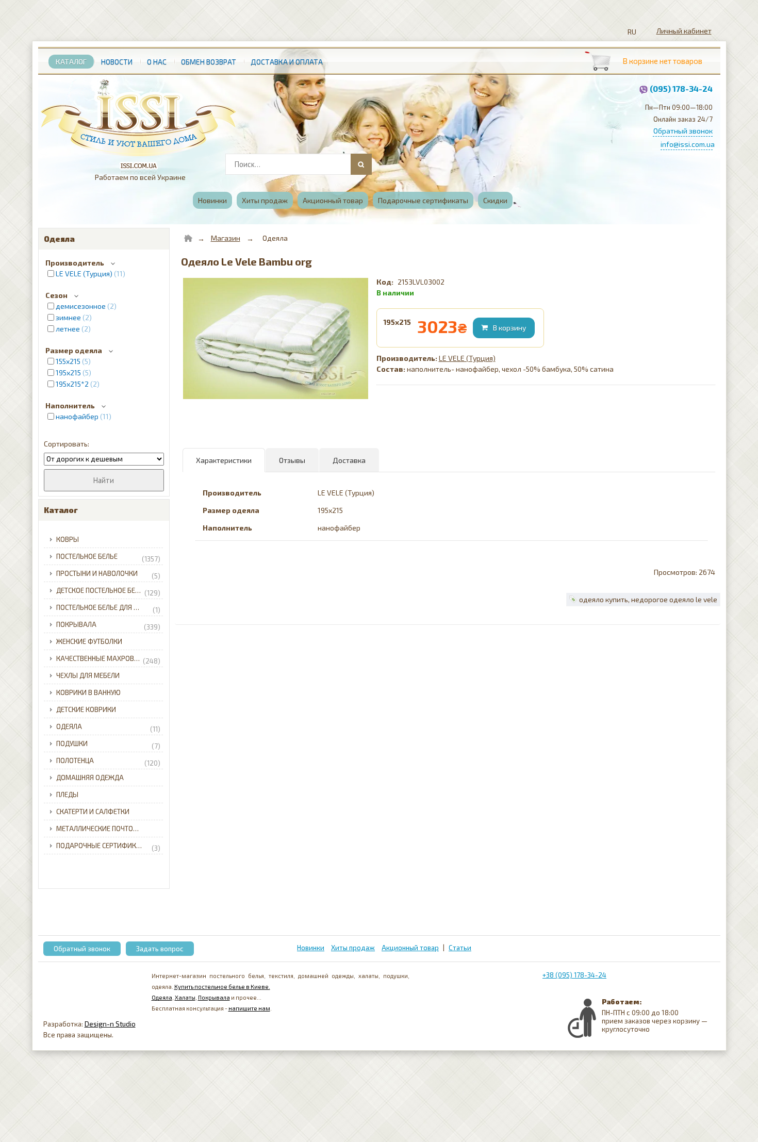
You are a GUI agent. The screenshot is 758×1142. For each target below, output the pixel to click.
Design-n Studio (110, 1024)
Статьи (460, 948)
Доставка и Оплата (287, 61)
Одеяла (108, 727)
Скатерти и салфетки (92, 811)
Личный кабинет (684, 30)
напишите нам (249, 1008)
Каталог (71, 61)
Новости (117, 61)
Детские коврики (86, 709)
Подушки (108, 744)
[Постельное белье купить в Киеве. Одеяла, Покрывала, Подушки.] (138, 120)
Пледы (67, 794)
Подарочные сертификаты (423, 200)
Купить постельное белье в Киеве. (222, 986)
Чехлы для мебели (88, 675)
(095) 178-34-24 (681, 88)
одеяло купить (603, 599)
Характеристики (224, 460)
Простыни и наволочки (108, 574)
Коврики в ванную (88, 692)
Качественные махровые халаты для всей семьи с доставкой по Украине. (111, 659)
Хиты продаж (265, 200)
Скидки (495, 200)
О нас (157, 61)
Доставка (349, 460)
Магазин (225, 238)
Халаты (185, 997)
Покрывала (108, 625)
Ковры (67, 539)
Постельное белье (108, 557)
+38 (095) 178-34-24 (574, 975)
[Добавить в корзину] (505, 328)
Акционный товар (333, 200)
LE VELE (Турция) (467, 358)
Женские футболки (89, 641)
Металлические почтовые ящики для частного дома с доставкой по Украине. (111, 828)
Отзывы (292, 460)
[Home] (188, 238)
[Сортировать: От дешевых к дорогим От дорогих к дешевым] (104, 458)
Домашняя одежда (90, 777)
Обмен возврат (208, 61)
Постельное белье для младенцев (111, 608)
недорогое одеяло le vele (674, 599)
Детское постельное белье (108, 591)
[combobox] (297, 164)
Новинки (212, 200)
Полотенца (108, 761)
